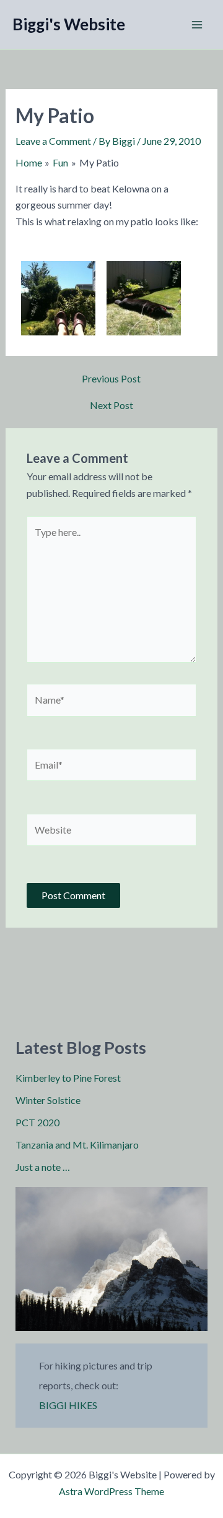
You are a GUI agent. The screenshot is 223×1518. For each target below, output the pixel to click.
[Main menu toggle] (197, 24)
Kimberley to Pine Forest (68, 1078)
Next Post (111, 405)
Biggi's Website (68, 24)
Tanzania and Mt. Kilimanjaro (77, 1144)
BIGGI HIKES (68, 1405)
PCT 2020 (37, 1122)
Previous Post (111, 379)
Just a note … (42, 1167)
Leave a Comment (53, 141)
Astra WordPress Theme (111, 1491)
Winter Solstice (48, 1100)
